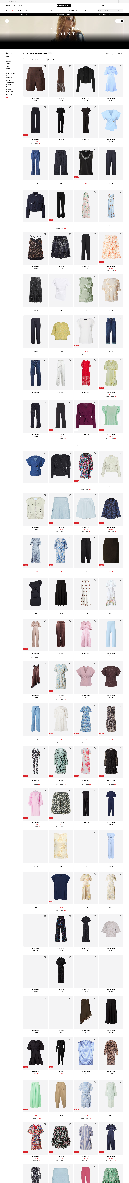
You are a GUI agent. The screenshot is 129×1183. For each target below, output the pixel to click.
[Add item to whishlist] (45, 66)
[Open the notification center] (112, 5)
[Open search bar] (99, 10)
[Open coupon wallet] (103, 6)
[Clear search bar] (122, 10)
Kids (20, 5)
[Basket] (122, 6)
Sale (33, 59)
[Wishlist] (117, 6)
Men (15, 5)
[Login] (108, 6)
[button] (108, 53)
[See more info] (35, 102)
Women (8, 5)
